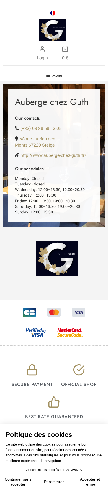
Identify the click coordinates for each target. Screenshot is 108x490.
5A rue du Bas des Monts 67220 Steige (35, 141)
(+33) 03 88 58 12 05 (40, 128)
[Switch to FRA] (52, 13)
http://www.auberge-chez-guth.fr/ (53, 155)
